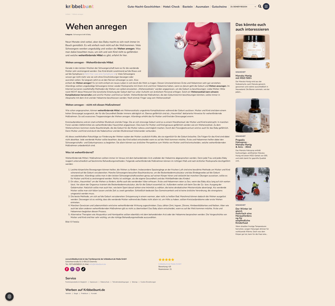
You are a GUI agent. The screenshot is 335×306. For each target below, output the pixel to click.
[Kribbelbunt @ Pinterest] (72, 269)
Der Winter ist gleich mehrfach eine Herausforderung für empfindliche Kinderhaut (244, 215)
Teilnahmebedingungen (120, 282)
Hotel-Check (171, 6)
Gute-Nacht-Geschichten (144, 6)
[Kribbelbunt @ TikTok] (83, 269)
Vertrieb (68, 293)
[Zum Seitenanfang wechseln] (327, 298)
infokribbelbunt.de (97, 264)
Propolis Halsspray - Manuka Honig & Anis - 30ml (244, 143)
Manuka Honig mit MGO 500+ (244, 77)
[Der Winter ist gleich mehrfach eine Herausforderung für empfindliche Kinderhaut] (253, 184)
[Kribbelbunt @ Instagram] (78, 269)
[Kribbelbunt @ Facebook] (67, 269)
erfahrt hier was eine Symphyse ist (99, 74)
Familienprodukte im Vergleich (76, 282)
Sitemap (135, 282)
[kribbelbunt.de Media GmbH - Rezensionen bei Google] (169, 259)
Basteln (188, 6)
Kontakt (94, 293)
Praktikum (84, 293)
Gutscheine (219, 6)
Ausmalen (202, 6)
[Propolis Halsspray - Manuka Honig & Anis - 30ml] (253, 116)
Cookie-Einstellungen (148, 282)
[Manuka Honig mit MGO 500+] (253, 51)
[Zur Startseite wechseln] (82, 6)
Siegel (76, 293)
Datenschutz (104, 282)
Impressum (93, 282)
